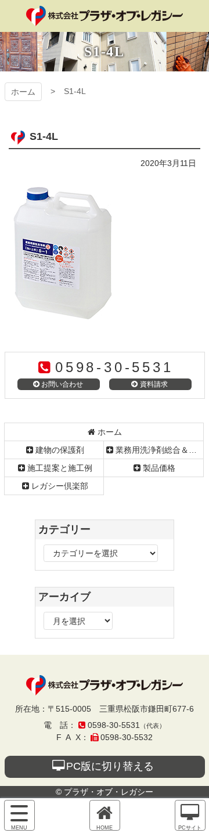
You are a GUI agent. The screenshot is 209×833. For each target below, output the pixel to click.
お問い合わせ (62, 384)
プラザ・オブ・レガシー (104, 16)
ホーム (23, 91)
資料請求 (154, 384)
